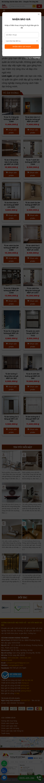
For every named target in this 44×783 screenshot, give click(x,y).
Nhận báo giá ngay (22, 46)
